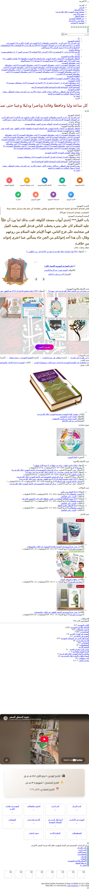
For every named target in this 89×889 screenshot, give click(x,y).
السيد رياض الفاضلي (68, 497)
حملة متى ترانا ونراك (76, 21)
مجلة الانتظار (79, 16)
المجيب (61, 470)
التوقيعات (15, 45)
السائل (79, 470)
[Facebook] (88, 27)
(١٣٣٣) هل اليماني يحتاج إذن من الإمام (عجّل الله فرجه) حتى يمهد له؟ (51, 472)
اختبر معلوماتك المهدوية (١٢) (65, 72)
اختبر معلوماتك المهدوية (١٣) (43, 72)
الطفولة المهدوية (73, 76)
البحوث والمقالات (46, 43)
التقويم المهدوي (74, 89)
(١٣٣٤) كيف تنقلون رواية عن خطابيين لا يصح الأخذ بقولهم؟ (55, 465)
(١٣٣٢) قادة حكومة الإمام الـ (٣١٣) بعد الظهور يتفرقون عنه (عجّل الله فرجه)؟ (36, 291)
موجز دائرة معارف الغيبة (79, 649)
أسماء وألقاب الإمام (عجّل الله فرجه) (75, 656)
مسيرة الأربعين (78, 14)
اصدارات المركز (51, 83)
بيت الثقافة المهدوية (76, 18)
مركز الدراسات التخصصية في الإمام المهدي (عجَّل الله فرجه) (34, 470)
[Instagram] (81, 27)
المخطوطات (37, 120)
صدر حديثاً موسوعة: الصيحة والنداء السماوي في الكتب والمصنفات (52, 547)
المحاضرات (54, 52)
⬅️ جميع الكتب (83, 852)
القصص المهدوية (61, 78)
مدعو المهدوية (47, 61)
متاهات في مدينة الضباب (78, 358)
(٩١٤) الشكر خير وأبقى (69, 492)
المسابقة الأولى (74, 87)
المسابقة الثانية (62, 87)
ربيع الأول (55, 92)
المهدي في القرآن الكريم (26, 43)
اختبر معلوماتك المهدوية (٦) (38, 67)
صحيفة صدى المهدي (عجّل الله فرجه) (70, 12)
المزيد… (58, 74)
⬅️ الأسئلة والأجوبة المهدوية (78, 861)
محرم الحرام (75, 92)
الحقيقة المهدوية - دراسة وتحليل (48, 358)
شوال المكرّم (68, 94)
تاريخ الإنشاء (69, 468)
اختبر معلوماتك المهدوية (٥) (59, 67)
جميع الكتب (45, 48)
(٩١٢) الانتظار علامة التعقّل (67, 506)
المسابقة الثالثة (50, 87)
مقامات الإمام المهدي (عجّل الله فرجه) (74, 654)
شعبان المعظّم (13, 92)
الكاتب (79, 497)
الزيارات (66, 52)
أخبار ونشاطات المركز (69, 83)
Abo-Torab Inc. (73, 886)
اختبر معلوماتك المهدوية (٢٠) (36, 146)
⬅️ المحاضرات (83, 854)
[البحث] (63, 34)
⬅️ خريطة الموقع (82, 863)
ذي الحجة (51, 94)
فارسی (81, 7)
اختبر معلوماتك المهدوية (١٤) (20, 72)
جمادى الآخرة (35, 92)
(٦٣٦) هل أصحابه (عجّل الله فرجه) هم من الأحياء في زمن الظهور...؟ (52, 252)
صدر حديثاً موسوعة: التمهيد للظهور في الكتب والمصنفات (55, 612)
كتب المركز (73, 43)
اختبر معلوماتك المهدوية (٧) (17, 67)
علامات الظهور (10, 59)
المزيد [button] (77, 98)
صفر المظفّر (64, 92)
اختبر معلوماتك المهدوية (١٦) (51, 144)
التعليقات (33, 468)
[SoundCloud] (76, 27)
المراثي (42, 52)
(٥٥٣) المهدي (73, 457)
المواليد (32, 52)
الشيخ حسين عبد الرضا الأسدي (56, 270)
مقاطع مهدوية (30, 124)
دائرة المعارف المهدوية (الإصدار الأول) (58, 266)
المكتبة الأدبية (70, 48)
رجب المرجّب (24, 92)
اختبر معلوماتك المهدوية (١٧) (29, 144)
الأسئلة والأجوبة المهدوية (70, 56)
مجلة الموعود (79, 10)
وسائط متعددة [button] (74, 122)
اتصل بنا (77, 96)
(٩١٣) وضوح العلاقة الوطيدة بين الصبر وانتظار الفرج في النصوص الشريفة (50, 499)
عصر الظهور (60, 61)
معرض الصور (20, 52)
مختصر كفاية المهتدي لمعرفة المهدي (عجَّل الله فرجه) (57, 414)
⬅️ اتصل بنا (84, 865)
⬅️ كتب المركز (83, 848)
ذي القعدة (59, 94)
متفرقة (35, 61)
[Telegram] (86, 27)
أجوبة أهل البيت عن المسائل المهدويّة (53, 45)
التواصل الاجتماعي (77, 23)
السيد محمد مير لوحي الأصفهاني (64, 419)
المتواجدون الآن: (83, 621)
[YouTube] (79, 27)
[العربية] (86, 111)
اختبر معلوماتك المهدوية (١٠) (30, 70)
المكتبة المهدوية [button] (74, 115)
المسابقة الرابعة (37, 87)
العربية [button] (82, 1)
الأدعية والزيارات (29, 45)
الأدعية (75, 52)
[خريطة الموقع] (72, 27)
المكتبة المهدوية (74, 41)
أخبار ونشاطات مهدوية (16, 83)
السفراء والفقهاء (25, 59)
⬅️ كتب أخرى (83, 850)
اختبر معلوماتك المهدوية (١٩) (58, 146)
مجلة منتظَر (74, 78)
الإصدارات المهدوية (34, 83)
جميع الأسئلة (25, 61)
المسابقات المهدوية (72, 85)
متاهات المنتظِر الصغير (68, 579)
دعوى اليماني (56, 48)
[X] (83, 27)
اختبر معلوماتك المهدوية (71, 63)
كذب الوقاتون (22, 358)
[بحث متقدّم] (66, 34)
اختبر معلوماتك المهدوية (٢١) (14, 146)
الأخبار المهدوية (74, 81)
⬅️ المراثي (85, 856)
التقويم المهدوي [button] (74, 164)
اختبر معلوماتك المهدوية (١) (69, 65)
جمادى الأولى (46, 92)
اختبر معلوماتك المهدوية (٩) (52, 70)
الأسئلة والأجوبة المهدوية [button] (70, 126)
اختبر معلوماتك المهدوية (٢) (48, 65)
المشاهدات (48, 468)
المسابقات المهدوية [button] (72, 159)
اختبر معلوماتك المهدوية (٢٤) (24, 148)
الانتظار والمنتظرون (71, 59)
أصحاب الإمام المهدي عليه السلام (48, 59)
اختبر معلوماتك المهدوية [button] (71, 133)
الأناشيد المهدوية (46, 78)
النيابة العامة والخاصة (81, 652)
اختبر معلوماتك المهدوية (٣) (26, 65)
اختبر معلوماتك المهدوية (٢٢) (69, 148)
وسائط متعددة (74, 50)
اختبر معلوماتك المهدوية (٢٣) (46, 148)
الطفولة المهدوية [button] (73, 150)
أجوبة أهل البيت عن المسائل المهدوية (75, 638)
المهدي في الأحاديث (21, 117)
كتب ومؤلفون (83, 658)
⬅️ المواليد (85, 859)
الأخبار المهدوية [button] (74, 155)
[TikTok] (74, 27)
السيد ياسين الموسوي (68, 416)
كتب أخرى (61, 43)
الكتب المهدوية (83, 625)
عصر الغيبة (74, 61)
